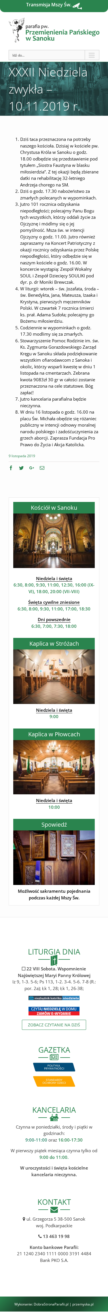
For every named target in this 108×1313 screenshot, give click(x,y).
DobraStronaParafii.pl (51, 1304)
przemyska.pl (83, 1304)
